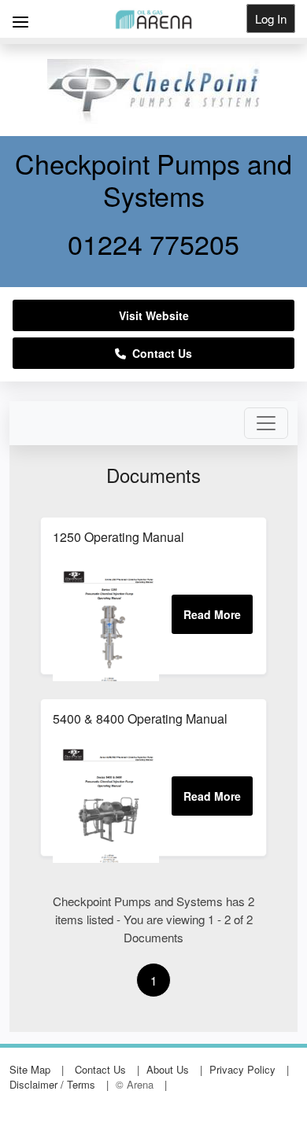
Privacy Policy (242, 1069)
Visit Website (154, 315)
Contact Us (159, 353)
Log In (271, 18)
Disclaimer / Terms (52, 1084)
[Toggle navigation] (266, 423)
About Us (167, 1069)
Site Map (29, 1069)
